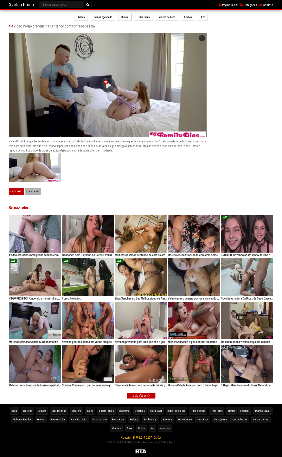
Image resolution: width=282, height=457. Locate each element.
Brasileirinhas (59, 410)
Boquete (42, 410)
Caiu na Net (156, 410)
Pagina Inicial (230, 5)
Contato (267, 5)
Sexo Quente (220, 419)
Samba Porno (150, 419)
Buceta (124, 17)
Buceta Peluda (106, 410)
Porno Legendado (103, 17)
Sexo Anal (167, 419)
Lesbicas (245, 410)
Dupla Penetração (176, 410)
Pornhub (41, 419)
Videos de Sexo (167, 17)
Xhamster (117, 428)
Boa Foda (27, 410)
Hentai (231, 410)
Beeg (14, 410)
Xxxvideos (165, 428)
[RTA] (141, 452)
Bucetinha (124, 410)
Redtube (134, 419)
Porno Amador (58, 419)
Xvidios (188, 17)
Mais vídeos (140, 395)
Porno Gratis (118, 419)
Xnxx (129, 428)
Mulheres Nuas (263, 410)
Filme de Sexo (198, 410)
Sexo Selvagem (240, 419)
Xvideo (81, 17)
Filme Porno (144, 17)
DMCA (157, 437)
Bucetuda (140, 410)
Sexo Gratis (203, 419)
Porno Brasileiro (79, 419)
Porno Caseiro (99, 419)
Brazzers (76, 410)
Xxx (203, 17)
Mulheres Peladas (22, 419)
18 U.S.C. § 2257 (142, 437)
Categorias (250, 5)
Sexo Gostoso (185, 419)
